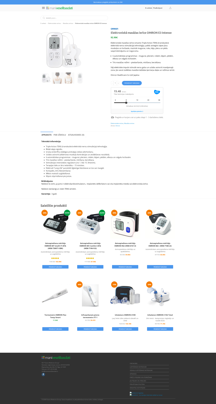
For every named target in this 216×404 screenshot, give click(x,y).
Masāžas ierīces (68, 23)
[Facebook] (43, 374)
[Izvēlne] (43, 8)
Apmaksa (133, 374)
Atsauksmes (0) (76, 134)
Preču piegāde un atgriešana (141, 377)
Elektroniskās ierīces (54, 23)
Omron (118, 126)
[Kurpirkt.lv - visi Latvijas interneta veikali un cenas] (146, 395)
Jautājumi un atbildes (138, 381)
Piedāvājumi (157, 8)
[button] (170, 7)
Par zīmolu (60, 134)
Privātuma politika (137, 384)
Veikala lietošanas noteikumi (141, 370)
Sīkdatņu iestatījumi (137, 388)
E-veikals (148, 8)
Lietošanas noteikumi (138, 367)
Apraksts (47, 134)
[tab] (46, 134)
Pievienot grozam (131, 83)
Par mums (133, 363)
